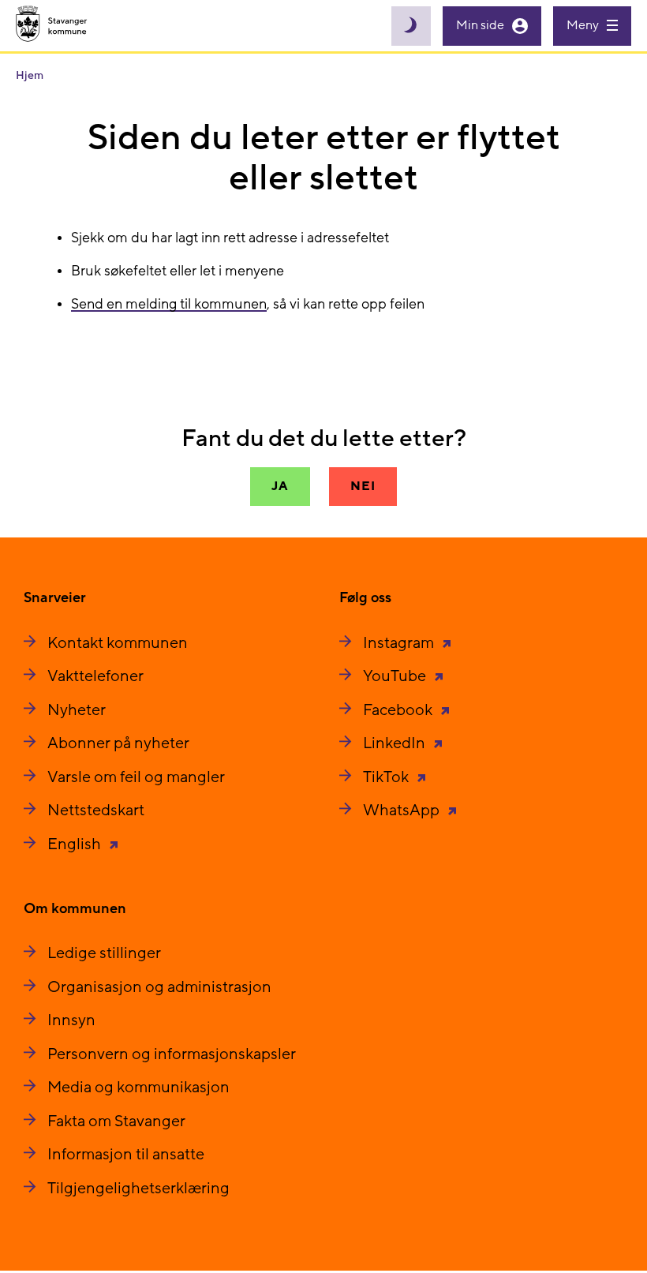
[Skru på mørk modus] (411, 26)
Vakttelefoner (95, 676)
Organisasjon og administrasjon (159, 987)
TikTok (387, 777)
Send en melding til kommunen (169, 304)
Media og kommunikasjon (138, 1087)
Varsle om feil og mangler (136, 777)
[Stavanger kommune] (52, 25)
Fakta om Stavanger (116, 1121)
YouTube (396, 676)
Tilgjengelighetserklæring (138, 1188)
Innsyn (71, 1020)
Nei (362, 486)
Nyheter (76, 710)
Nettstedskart (95, 810)
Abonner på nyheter (118, 743)
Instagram (400, 643)
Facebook (399, 710)
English (75, 844)
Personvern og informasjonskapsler (171, 1054)
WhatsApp (403, 810)
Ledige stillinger (104, 953)
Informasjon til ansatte (125, 1154)
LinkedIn (395, 743)
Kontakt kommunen (117, 643)
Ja (280, 486)
